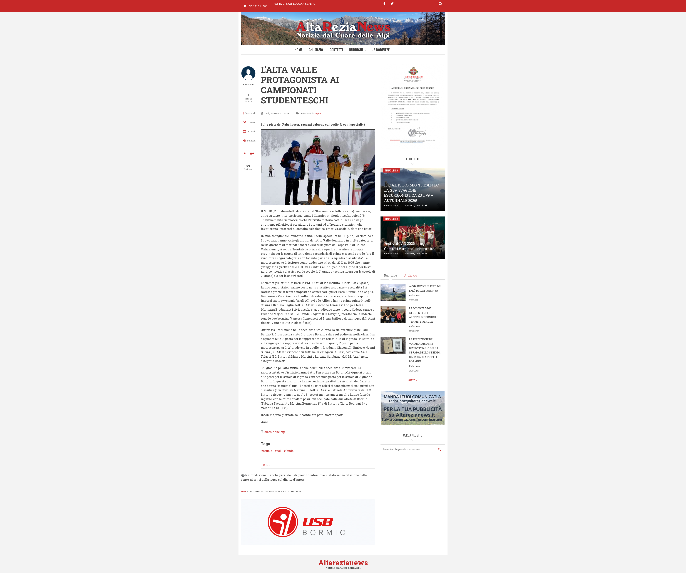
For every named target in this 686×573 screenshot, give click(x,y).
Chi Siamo (316, 49)
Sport (318, 113)
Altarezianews (343, 562)
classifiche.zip (274, 432)
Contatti (336, 49)
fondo (289, 451)
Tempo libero (391, 170)
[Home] (343, 29)
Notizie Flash (258, 6)
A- (244, 153)
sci (279, 451)
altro (411, 380)
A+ (252, 153)
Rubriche (356, 49)
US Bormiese (381, 49)
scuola (267, 451)
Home (298, 49)
